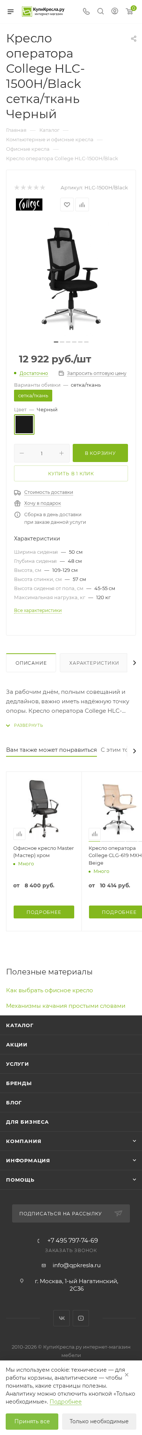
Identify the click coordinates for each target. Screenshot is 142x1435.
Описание (31, 663)
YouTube (81, 1318)
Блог (14, 1102)
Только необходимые (99, 1421)
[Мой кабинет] (114, 12)
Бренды (19, 1083)
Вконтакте (61, 1318)
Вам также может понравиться (51, 749)
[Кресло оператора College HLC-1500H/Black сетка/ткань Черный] (71, 279)
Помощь (20, 1180)
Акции (17, 1045)
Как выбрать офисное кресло (49, 990)
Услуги (17, 1064)
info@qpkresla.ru (77, 1265)
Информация (28, 1160)
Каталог (20, 1025)
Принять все (32, 1421)
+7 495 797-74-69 (72, 1241)
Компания (23, 1141)
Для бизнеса (27, 1122)
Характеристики (94, 663)
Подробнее (66, 1401)
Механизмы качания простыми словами (65, 1005)
